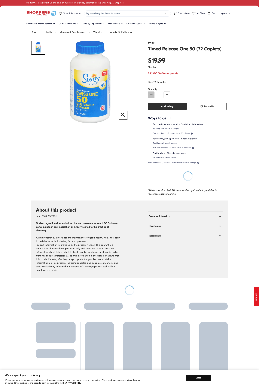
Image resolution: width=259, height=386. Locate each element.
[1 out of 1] (38, 48)
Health (48, 32)
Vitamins (97, 32)
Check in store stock (176, 153)
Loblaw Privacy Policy (70, 382)
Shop (34, 32)
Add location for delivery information (185, 124)
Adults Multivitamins (121, 32)
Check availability (189, 138)
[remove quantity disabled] (151, 94)
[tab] (185, 216)
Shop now (119, 3)
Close (198, 377)
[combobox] (127, 14)
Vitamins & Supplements (73, 32)
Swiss (151, 42)
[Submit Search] (166, 13)
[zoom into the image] (123, 115)
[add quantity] (167, 94)
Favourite (209, 106)
